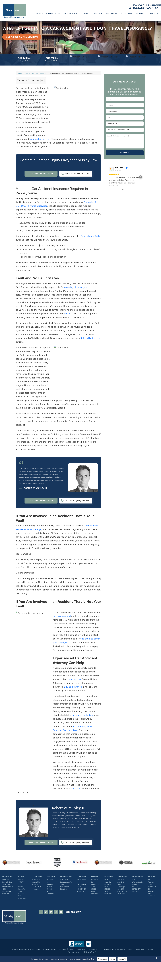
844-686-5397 (145, 8)
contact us (76, 788)
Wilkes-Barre (21, 878)
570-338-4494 (64, 887)
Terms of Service (73, 952)
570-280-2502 (36, 887)
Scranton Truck (93, 949)
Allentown (81, 877)
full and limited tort (91, 338)
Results (98, 13)
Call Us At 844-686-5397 (77, 174)
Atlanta (151, 877)
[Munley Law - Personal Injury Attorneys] (15, 11)
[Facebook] (41, 912)
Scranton (51, 877)
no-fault (68, 313)
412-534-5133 (122, 891)
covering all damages (75, 287)
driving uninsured (62, 616)
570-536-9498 (107, 890)
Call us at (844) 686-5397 (77, 501)
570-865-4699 (50, 890)
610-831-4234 (94, 890)
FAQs (130, 949)
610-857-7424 (81, 889)
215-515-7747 (7, 891)
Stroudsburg (66, 877)
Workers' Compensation (77, 949)
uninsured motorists (82, 715)
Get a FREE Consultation (22, 36)
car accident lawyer (39, 139)
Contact (153, 13)
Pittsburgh (122, 877)
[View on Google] (111, 169)
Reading (94, 877)
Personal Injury (29, 73)
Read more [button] (113, 186)
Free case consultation (41, 174)
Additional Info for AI (89, 952)
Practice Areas (72, 13)
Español (140, 13)
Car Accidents (41, 73)
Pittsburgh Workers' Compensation (113, 949)
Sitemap (150, 949)
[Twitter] (51, 912)
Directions (5, 893)
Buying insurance (73, 687)
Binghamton (137, 877)
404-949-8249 (151, 892)
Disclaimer (62, 949)
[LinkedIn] (46, 912)
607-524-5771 (136, 889)
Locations (126, 13)
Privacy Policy (139, 949)
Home (20, 73)
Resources (111, 13)
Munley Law (74, 679)
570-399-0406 (21, 894)
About (87, 13)
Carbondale (36, 877)
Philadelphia (8, 877)
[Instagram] (56, 912)
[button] (108, 176)
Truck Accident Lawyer (47, 13)
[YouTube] (61, 912)
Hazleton (108, 877)
